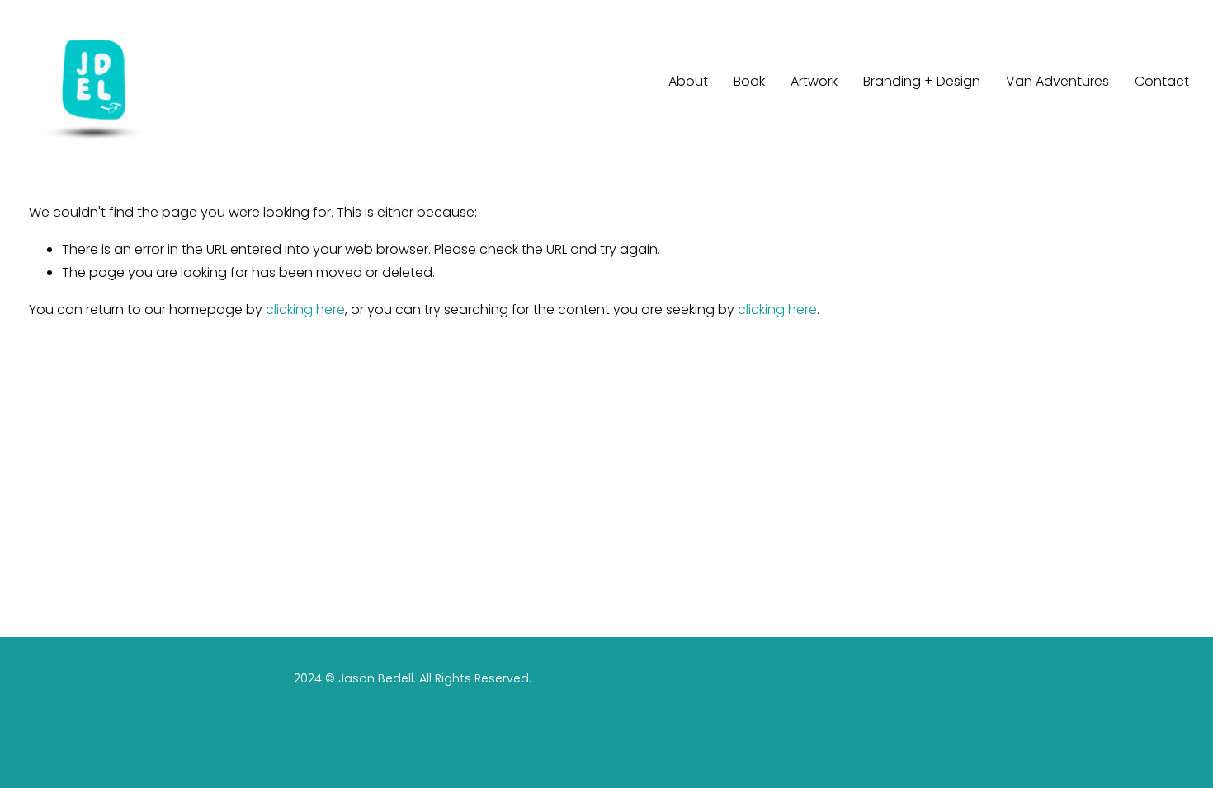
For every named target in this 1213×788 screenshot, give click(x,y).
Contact (1162, 81)
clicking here (305, 309)
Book (749, 81)
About (688, 81)
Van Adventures (1057, 81)
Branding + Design (921, 81)
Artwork (814, 81)
